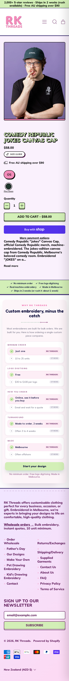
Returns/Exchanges (51, 543)
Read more (11, 265)
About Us (47, 572)
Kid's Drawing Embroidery (15, 576)
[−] (7, 206)
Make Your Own (18, 560)
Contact (12, 583)
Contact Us (48, 567)
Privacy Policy (50, 583)
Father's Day (16, 549)
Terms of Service (52, 589)
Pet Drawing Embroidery (14, 567)
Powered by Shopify (46, 640)
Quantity (9, 198)
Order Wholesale (11, 541)
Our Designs (15, 554)
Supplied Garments (45, 559)
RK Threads (22, 640)
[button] (55, 22)
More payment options (34, 238)
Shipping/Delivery (50, 552)
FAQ (43, 578)
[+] (22, 206)
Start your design (34, 466)
